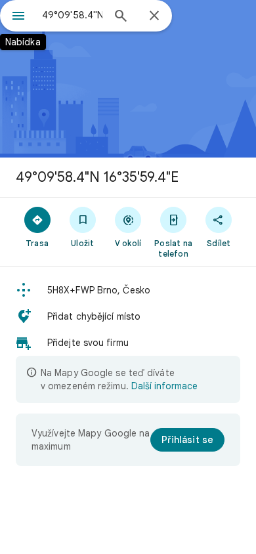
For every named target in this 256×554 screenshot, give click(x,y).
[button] (128, 290)
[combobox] (72, 15)
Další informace (164, 386)
